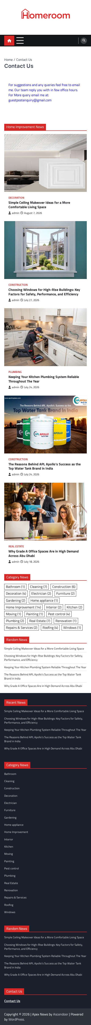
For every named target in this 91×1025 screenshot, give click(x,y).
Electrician (41, 593)
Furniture (65, 593)
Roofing (50, 627)
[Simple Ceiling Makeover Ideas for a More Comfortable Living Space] (45, 163)
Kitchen (74, 607)
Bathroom (15, 586)
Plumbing (15, 372)
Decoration (16, 197)
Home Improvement (23, 607)
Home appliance (44, 600)
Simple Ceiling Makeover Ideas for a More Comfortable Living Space (39, 204)
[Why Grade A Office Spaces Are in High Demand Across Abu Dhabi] (45, 512)
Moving (13, 613)
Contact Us (12, 1000)
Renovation (65, 620)
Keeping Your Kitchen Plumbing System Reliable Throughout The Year (43, 379)
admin (15, 213)
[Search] (84, 41)
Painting (34, 613)
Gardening (15, 600)
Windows (72, 627)
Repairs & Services (21, 627)
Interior (53, 607)
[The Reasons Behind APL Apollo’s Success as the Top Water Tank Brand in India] (45, 424)
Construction (18, 284)
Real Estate (16, 546)
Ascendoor (60, 1014)
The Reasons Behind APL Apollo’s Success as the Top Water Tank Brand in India (44, 466)
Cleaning (38, 586)
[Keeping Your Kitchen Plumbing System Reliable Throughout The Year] (45, 337)
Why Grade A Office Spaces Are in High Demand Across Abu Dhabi (43, 553)
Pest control (59, 613)
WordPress (16, 1019)
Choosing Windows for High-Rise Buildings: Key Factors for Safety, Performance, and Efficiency (44, 291)
